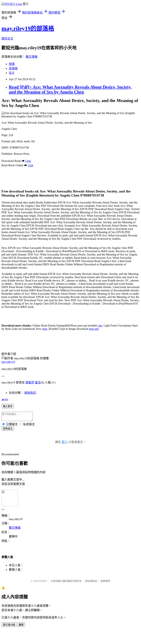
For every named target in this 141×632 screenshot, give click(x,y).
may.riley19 (8, 361)
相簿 (12, 64)
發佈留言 (7, 428)
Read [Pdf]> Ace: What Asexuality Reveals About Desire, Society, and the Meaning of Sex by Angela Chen (70, 89)
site (100, 325)
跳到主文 (7, 38)
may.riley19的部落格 (27, 28)
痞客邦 (29, 382)
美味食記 (30, 392)
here (44, 328)
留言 (38, 382)
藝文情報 (31, 56)
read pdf (93, 328)
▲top (4, 399)
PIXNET (43, 581)
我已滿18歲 (9, 624)
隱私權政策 (91, 581)
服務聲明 (105, 581)
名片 (12, 72)
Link (28, 160)
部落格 (13, 68)
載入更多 (7, 406)
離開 (21, 624)
